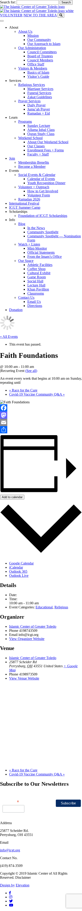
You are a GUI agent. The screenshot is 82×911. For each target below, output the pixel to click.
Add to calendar (12, 497)
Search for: (8, 2)
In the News (36, 228)
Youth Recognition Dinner (46, 183)
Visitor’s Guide (38, 76)
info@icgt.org (10, 850)
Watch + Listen (29, 244)
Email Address (11, 799)
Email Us (34, 302)
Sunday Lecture (38, 126)
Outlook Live (18, 575)
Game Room (36, 277)
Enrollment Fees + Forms (45, 150)
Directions (34, 306)
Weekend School (30, 138)
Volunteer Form (38, 195)
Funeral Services (39, 93)
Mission (33, 36)
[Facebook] (41, 408)
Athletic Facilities (39, 265)
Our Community (39, 40)
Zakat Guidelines (39, 97)
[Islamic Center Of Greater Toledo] (37, 9)
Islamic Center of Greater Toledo (32, 626)
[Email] (41, 422)
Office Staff (35, 64)
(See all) (31, 371)
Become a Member (32, 166)
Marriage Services (40, 89)
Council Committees (42, 52)
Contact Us (26, 297)
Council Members (40, 60)
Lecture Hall (36, 285)
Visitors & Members (32, 68)
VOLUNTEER (11, 15)
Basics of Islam (38, 72)
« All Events (9, 337)
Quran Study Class (40, 134)
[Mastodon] (41, 415)
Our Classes (36, 146)
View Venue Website (24, 678)
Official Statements (41, 252)
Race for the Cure (23, 390)
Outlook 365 (18, 571)
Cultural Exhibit (38, 273)
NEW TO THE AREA (40, 15)
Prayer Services (29, 101)
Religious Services (31, 85)
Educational (44, 607)
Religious (61, 607)
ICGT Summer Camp (24, 207)
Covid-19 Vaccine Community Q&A (37, 394)
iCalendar (16, 567)
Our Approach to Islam (43, 44)
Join (12, 158)
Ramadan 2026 (29, 199)
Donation (16, 310)
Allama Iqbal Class (41, 130)
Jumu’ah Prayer (38, 109)
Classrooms (35, 293)
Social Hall (35, 281)
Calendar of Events (41, 179)
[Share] (41, 429)
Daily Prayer (36, 105)
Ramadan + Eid (38, 113)
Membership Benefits (33, 162)
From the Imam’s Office (44, 256)
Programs (25, 121)
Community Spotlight (42, 232)
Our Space (25, 261)
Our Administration (32, 48)
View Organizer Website (26, 639)
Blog (21, 224)
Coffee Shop (36, 269)
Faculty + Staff (38, 154)
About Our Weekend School (47, 142)
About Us (25, 31)
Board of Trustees (40, 56)
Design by (7, 885)
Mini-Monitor (37, 248)
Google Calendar (21, 563)
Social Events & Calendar (36, 175)
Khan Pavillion (38, 289)
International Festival (24, 203)
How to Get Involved (42, 191)
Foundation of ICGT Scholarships (42, 216)
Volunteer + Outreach (33, 187)
